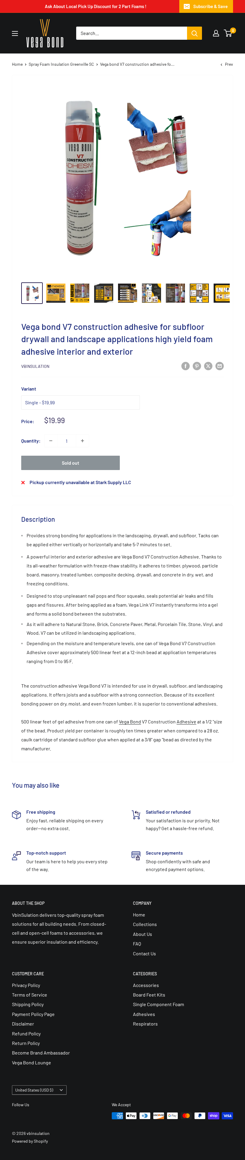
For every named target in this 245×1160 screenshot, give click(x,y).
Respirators (145, 1023)
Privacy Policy (26, 985)
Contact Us (144, 953)
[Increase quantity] (82, 440)
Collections (145, 924)
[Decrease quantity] (51, 440)
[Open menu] (15, 33)
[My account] (216, 33)
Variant (28, 388)
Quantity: (31, 440)
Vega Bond (130, 721)
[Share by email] (219, 365)
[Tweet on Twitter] (208, 365)
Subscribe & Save (210, 6)
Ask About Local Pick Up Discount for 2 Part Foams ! (95, 6)
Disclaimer (23, 1023)
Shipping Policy (28, 1004)
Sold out (70, 463)
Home (17, 64)
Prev (229, 64)
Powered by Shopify (30, 1141)
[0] (228, 33)
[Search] (194, 33)
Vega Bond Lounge (31, 1062)
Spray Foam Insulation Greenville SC (61, 64)
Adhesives (144, 1014)
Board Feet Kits (149, 994)
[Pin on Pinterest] (197, 365)
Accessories (146, 985)
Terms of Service (29, 994)
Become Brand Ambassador (41, 1052)
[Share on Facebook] (185, 365)
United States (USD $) (34, 1089)
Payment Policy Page (33, 1014)
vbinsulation (35, 366)
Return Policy (26, 1043)
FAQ (137, 943)
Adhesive (186, 721)
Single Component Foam (158, 1004)
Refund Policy (26, 1033)
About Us (142, 934)
